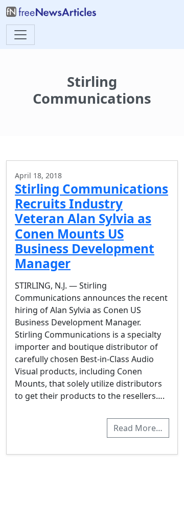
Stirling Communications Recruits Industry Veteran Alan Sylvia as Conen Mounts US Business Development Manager (91, 226)
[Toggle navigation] (20, 35)
